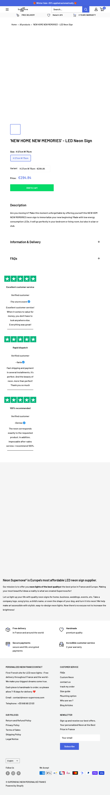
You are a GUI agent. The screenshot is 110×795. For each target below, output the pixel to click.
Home (14, 24)
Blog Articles (66, 705)
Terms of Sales (13, 729)
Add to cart (32, 187)
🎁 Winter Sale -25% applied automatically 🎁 (55, 3)
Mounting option (68, 695)
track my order (67, 686)
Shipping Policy (13, 734)
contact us (65, 681)
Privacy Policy (12, 725)
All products (25, 24)
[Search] (85, 9)
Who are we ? (66, 700)
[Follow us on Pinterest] (19, 773)
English (10, 760)
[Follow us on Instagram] (13, 773)
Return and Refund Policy (18, 720)
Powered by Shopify (14, 785)
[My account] (96, 9)
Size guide (65, 691)
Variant (13, 168)
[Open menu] (7, 9)
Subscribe (69, 746)
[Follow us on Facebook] (8, 773)
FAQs (62, 672)
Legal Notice (12, 739)
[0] (102, 9)
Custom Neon (67, 677)
